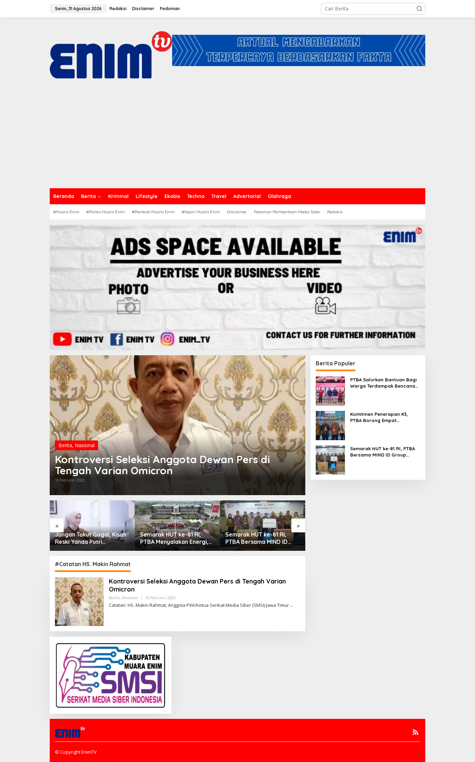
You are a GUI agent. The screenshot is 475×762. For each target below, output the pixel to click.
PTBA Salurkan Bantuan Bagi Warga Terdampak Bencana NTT (383, 383)
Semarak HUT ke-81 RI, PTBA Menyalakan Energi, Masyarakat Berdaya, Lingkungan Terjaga (174, 538)
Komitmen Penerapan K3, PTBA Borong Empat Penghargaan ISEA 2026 (379, 417)
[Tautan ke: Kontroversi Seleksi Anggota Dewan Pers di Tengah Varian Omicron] (79, 601)
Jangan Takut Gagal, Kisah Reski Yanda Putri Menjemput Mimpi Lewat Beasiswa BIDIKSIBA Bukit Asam (90, 538)
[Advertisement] (237, 136)
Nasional (85, 445)
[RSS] (415, 732)
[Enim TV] (111, 50)
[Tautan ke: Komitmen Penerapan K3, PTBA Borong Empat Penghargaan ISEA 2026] (330, 424)
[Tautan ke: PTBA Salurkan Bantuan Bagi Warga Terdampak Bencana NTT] (330, 390)
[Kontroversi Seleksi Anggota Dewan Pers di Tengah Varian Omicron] (291, 605)
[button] (419, 9)
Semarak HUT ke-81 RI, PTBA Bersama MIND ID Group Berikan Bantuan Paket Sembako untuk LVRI (261, 538)
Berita (65, 445)
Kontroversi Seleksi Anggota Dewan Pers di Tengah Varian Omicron (162, 465)
